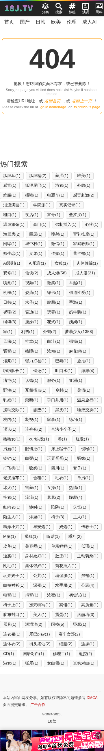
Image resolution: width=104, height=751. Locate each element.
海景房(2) (12, 234)
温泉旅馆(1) (14, 224)
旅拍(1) (83, 361)
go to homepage (53, 107)
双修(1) (9, 273)
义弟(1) (35, 253)
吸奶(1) (35, 468)
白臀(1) (31, 458)
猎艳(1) (9, 380)
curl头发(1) (39, 439)
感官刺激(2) (83, 195)
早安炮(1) (42, 526)
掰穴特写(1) (40, 604)
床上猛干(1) (62, 448)
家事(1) (53, 419)
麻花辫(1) (77, 351)
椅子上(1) (12, 604)
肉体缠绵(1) (87, 263)
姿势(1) (31, 292)
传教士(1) (90, 526)
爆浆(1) (9, 361)
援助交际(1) (14, 409)
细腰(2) (66, 644)
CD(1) (8, 653)
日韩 (40, 22)
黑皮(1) (61, 409)
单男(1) (83, 477)
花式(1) (53, 321)
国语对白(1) (33, 653)
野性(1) (9, 390)
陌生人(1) (12, 517)
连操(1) (87, 644)
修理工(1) (61, 653)
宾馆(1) (66, 604)
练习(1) (75, 419)
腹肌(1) (53, 302)
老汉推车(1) (14, 477)
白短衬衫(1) (14, 585)
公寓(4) (87, 585)
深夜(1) (40, 585)
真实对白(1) (83, 663)
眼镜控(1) (33, 448)
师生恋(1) (12, 253)
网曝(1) (9, 243)
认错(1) (31, 380)
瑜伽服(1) (64, 575)
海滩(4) (87, 370)
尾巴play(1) (39, 634)
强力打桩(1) (36, 361)
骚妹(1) (83, 458)
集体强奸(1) (36, 565)
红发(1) (82, 439)
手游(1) (75, 302)
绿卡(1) (53, 292)
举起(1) (75, 282)
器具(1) (9, 624)
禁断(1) (31, 400)
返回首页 (52, 101)
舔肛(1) (31, 536)
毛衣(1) (61, 477)
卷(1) (62, 439)
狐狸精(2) (38, 175)
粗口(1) (9, 214)
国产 (25, 22)
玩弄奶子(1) (14, 575)
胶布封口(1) (14, 614)
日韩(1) (9, 302)
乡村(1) (61, 390)
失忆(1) (79, 507)
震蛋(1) (61, 614)
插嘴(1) (31, 195)
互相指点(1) (36, 390)
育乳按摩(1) (83, 234)
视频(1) (31, 282)
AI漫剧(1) (11, 263)
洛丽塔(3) (85, 614)
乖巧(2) (75, 536)
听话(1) (53, 536)
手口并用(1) (57, 400)
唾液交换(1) (88, 409)
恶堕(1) (40, 409)
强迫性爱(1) (79, 292)
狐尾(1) (31, 663)
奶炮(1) (66, 526)
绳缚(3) (9, 321)
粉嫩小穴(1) (14, 526)
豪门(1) (40, 224)
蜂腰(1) (9, 195)
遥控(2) (85, 653)
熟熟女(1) (12, 439)
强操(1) (75, 341)
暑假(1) (83, 390)
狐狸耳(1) (12, 175)
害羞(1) (31, 487)
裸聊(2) (9, 312)
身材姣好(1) (36, 556)
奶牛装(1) (77, 312)
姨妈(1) (75, 321)
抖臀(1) (31, 595)
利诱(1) (27, 331)
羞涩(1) (61, 175)
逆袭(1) (9, 556)
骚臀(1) (9, 351)
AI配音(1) (37, 263)
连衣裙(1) (12, 634)
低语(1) (87, 546)
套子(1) (79, 468)
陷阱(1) (57, 507)
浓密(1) (53, 595)
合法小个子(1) (64, 429)
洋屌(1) (35, 517)
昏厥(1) (79, 624)
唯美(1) (83, 175)
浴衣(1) (61, 185)
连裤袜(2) (33, 429)
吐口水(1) (64, 370)
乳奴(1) (9, 400)
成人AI (89, 22)
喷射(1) (57, 234)
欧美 (56, 22)
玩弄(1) (53, 312)
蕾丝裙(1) (81, 253)
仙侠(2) (31, 273)
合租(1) (40, 477)
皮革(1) (9, 546)
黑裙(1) (87, 575)
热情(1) (75, 487)
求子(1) (31, 302)
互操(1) (53, 487)
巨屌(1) (35, 234)
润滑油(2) (33, 624)
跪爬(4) (75, 497)
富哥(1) (53, 214)
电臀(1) (9, 595)
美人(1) (40, 614)
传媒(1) (57, 253)
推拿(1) (31, 341)
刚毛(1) (9, 565)
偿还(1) (40, 370)
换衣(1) (9, 497)
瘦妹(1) (31, 321)
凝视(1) (31, 419)
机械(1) (9, 292)
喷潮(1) (9, 282)
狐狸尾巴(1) (36, 185)
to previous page (87, 107)
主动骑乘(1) (88, 556)
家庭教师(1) (83, 243)
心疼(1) (92, 224)
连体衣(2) (12, 644)
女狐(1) (61, 263)
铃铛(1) (9, 458)
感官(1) (9, 185)
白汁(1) (53, 341)
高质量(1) (90, 604)
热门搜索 (14, 164)
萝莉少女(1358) (79, 331)
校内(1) (9, 419)
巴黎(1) (61, 361)
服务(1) (53, 380)
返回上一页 (82, 101)
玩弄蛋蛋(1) (57, 458)
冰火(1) (9, 487)
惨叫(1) (35, 507)
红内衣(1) (12, 507)
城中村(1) (33, 243)
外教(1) (83, 185)
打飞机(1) (12, 468)
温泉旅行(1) (88, 400)
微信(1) (57, 243)
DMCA (92, 698)
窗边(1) (31, 312)
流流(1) (31, 497)
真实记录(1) (70, 205)
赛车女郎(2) (69, 634)
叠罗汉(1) (77, 214)
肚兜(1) (61, 556)
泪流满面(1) (14, 205)
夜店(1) (31, 214)
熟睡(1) (31, 351)
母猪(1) (9, 341)
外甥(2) (49, 331)
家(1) (7, 331)
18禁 (52, 721)
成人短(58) (57, 273)
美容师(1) (33, 546)
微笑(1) (53, 282)
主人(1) (79, 517)
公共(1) (40, 575)
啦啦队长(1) (14, 370)
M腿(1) (9, 536)
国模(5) (57, 624)
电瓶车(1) (55, 195)
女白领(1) (55, 663)
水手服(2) (64, 585)
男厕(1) (9, 448)
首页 (9, 22)
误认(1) (9, 429)
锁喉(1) (87, 448)
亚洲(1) (75, 380)
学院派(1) (42, 205)
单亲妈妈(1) (62, 546)
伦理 (72, 22)
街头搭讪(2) (40, 644)
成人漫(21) (85, 273)
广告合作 (37, 704)
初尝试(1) (77, 595)
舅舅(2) (53, 497)
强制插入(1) (66, 224)
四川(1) (57, 468)
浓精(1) (53, 351)
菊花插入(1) (66, 565)
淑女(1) (9, 663)
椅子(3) (57, 517)
